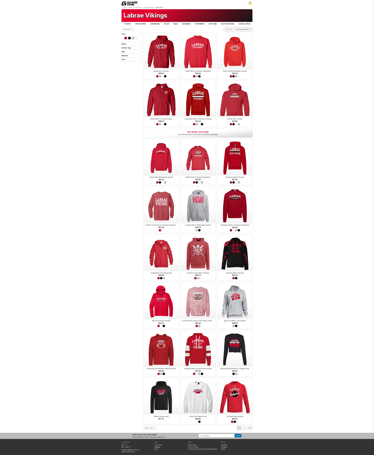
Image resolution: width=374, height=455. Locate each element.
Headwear (186, 24)
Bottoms (213, 24)
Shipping (157, 447)
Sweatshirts (140, 24)
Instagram (224, 447)
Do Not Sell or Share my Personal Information (202, 449)
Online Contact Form (128, 452)
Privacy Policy (192, 445)
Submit (238, 436)
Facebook (224, 445)
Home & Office (244, 24)
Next (249, 428)
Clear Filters (229, 29)
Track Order (158, 445)
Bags (175, 24)
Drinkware (155, 24)
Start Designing (161, 65)
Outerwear (199, 24)
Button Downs (227, 24)
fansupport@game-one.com (130, 450)
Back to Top (150, 428)
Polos (166, 24)
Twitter (223, 449)
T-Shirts (127, 24)
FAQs (156, 449)
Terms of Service (193, 447)
